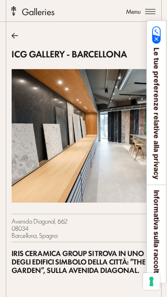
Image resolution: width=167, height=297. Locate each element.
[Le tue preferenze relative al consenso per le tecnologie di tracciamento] (151, 281)
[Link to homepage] (13, 10)
